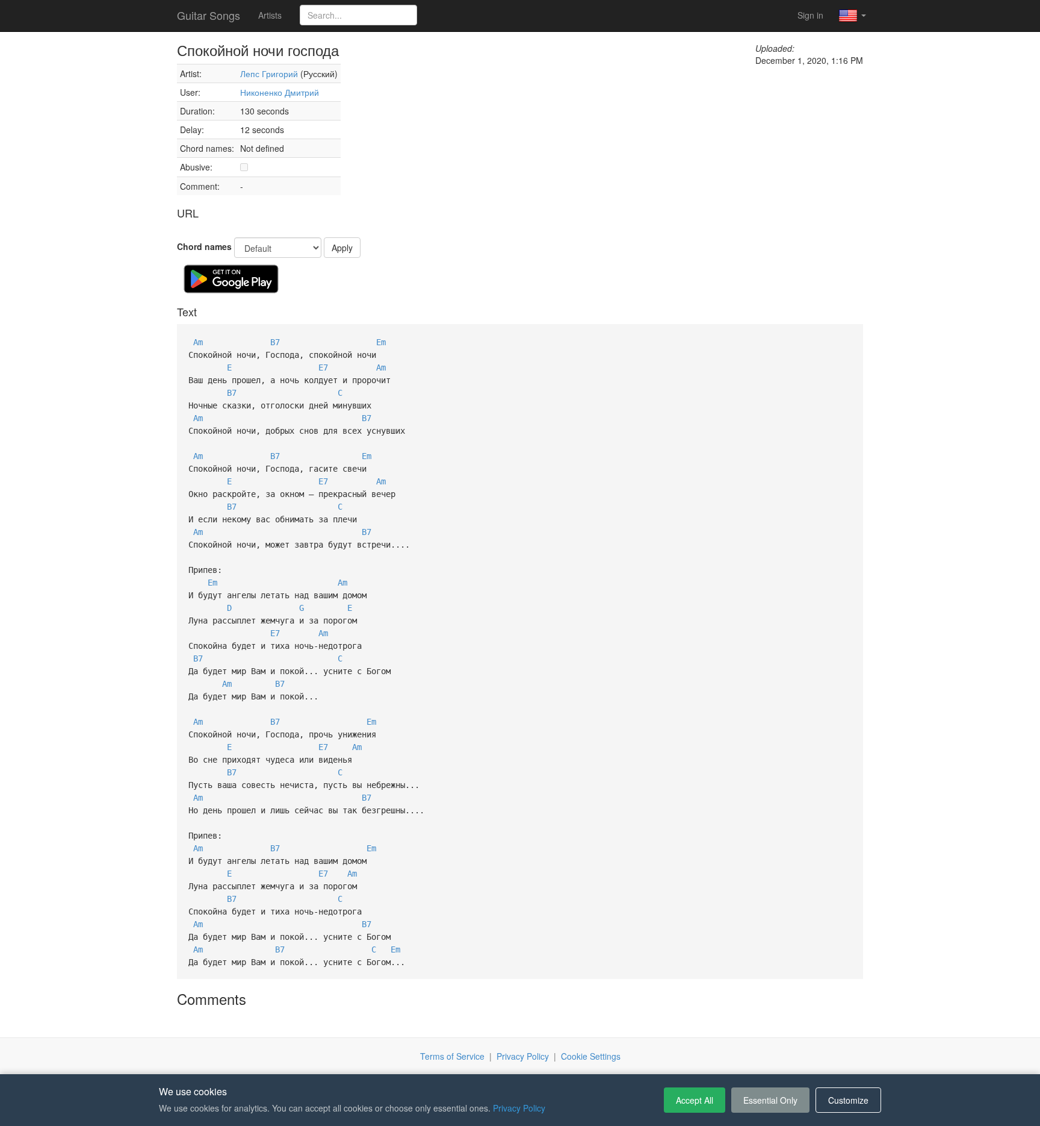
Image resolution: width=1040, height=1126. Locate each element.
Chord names (204, 246)
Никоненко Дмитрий (279, 92)
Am (198, 342)
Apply (342, 248)
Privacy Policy (523, 1056)
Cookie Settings (591, 1056)
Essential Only (770, 1100)
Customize (848, 1100)
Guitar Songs (208, 15)
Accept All (694, 1100)
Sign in (810, 15)
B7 (275, 342)
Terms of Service (452, 1056)
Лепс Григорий (269, 73)
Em (381, 342)
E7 (323, 367)
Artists (270, 15)
